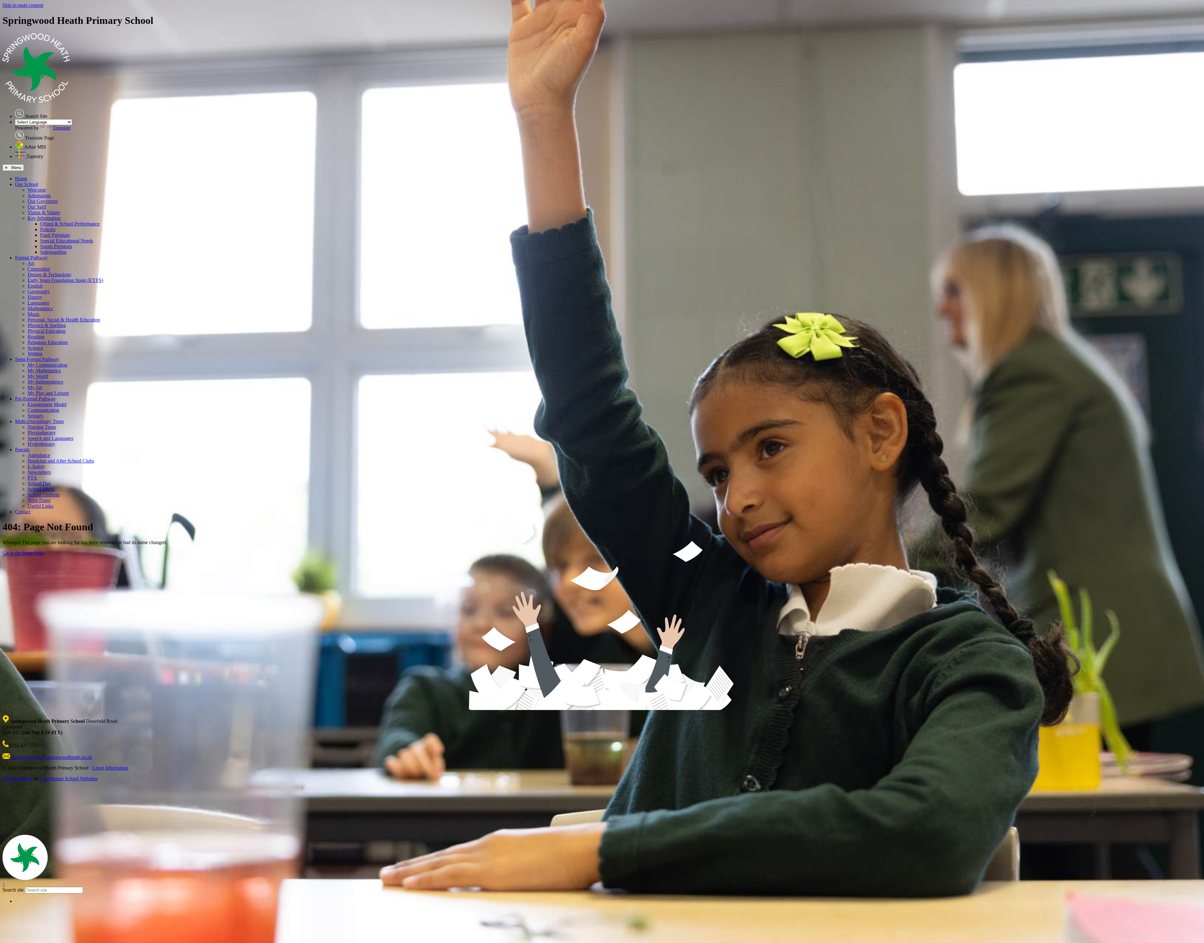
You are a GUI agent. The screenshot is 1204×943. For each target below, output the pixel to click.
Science (35, 348)
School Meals (41, 489)
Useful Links (40, 506)
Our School (26, 184)
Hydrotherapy (41, 444)
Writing (35, 353)
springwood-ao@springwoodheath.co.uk (51, 757)
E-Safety (36, 466)
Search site (13, 890)
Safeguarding (53, 252)
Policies (47, 229)
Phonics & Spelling (47, 325)
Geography (39, 291)
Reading (36, 336)
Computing (39, 269)
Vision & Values (44, 212)
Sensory (36, 415)
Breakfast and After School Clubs (61, 461)
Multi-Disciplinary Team (39, 421)
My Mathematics (44, 370)
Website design (17, 778)
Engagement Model (47, 404)
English (35, 286)
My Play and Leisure (48, 393)
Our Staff (37, 206)
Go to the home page (23, 553)
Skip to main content (23, 5)
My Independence (45, 381)
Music (34, 314)
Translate (62, 127)
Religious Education (48, 342)
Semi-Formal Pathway (37, 359)
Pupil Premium (55, 235)
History (35, 297)
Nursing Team (42, 427)
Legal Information (110, 768)
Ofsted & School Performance (70, 223)
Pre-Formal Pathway (35, 398)
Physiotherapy (42, 432)
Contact (22, 511)
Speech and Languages (50, 438)
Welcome (37, 190)
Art (31, 263)
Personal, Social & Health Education (64, 319)
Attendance (39, 455)
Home (21, 178)
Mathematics (40, 308)
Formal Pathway (31, 257)
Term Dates (39, 500)
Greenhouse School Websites (69, 778)
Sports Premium (56, 246)
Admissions (39, 195)
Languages (38, 302)
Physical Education (47, 331)
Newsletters (39, 472)
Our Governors (43, 201)
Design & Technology (49, 274)
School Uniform (44, 494)
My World (38, 376)
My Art (35, 387)
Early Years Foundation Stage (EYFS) (65, 280)
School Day (39, 483)
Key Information (44, 218)
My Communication (47, 365)
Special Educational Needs (66, 240)
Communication (43, 410)
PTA (32, 477)
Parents (22, 449)
